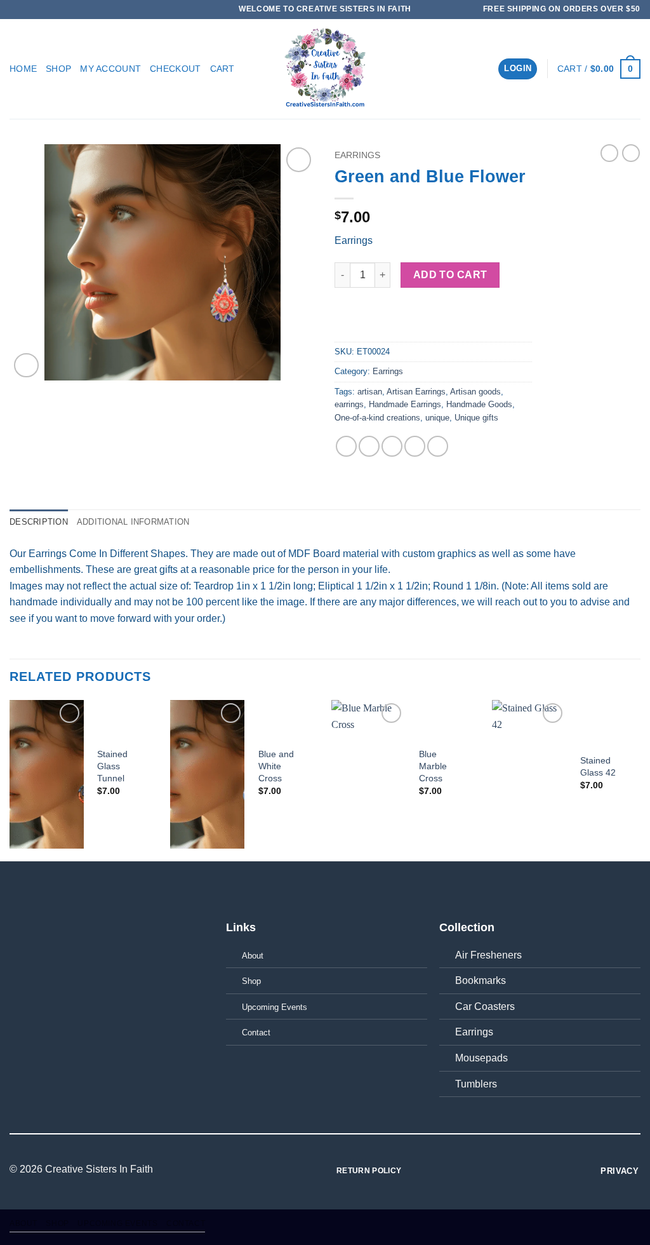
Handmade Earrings (405, 404)
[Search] (483, 69)
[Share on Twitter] (369, 446)
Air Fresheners (488, 955)
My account (110, 69)
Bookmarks (480, 980)
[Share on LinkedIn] (437, 446)
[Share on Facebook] (346, 446)
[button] (517, 68)
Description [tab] (39, 522)
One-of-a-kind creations (377, 417)
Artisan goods (475, 391)
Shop (58, 69)
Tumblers (476, 1084)
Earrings (357, 155)
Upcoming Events (117, 1223)
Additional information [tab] (133, 522)
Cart (222, 69)
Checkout (175, 69)
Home (23, 69)
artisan (369, 391)
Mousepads (481, 1058)
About (23, 1223)
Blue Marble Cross (433, 766)
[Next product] (609, 153)
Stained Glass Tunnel (112, 766)
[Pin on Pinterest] (414, 446)
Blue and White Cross (276, 766)
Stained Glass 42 (598, 766)
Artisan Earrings (416, 391)
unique (437, 417)
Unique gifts (476, 417)
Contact (185, 1223)
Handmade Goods (479, 404)
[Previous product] (631, 153)
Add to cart (450, 274)
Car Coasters (485, 1006)
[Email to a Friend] (391, 446)
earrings (349, 404)
